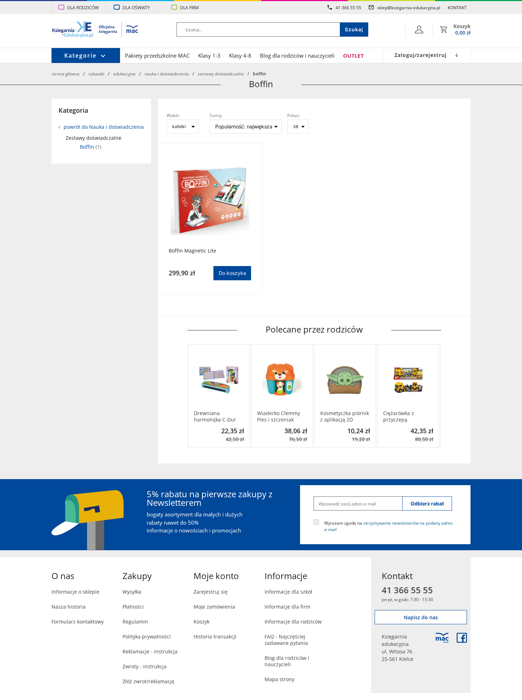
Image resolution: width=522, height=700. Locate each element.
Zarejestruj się (211, 591)
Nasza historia (68, 606)
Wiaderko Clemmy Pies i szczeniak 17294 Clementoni (278, 416)
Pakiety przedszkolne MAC (157, 55)
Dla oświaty (136, 7)
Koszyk (202, 621)
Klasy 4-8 (240, 55)
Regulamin (135, 621)
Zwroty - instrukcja (145, 666)
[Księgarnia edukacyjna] (442, 638)
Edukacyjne (124, 73)
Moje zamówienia (214, 606)
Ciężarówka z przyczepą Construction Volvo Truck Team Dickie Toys (405, 416)
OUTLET (353, 55)
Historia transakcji (215, 636)
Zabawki (96, 73)
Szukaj (354, 29)
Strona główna (65, 73)
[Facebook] (462, 638)
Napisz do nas (421, 617)
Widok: (173, 115)
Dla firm (189, 7)
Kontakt (457, 7)
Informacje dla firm (287, 606)
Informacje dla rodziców (293, 621)
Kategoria (73, 110)
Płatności (133, 606)
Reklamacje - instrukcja (150, 651)
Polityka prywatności (147, 636)
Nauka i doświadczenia (167, 73)
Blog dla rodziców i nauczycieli (297, 55)
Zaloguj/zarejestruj (421, 55)
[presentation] (192, 396)
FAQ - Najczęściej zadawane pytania (286, 639)
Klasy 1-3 (209, 55)
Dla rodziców (83, 7)
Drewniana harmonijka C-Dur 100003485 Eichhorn (218, 416)
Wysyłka (132, 591)
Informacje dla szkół (288, 591)
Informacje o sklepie (75, 591)
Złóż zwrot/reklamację (148, 681)
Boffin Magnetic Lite (192, 251)
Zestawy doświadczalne (221, 73)
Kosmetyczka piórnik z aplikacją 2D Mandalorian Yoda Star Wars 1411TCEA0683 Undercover (344, 416)
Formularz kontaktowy (77, 621)
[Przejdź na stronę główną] (95, 30)
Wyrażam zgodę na (388, 526)
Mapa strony (279, 679)
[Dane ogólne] (419, 29)
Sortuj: (216, 115)
